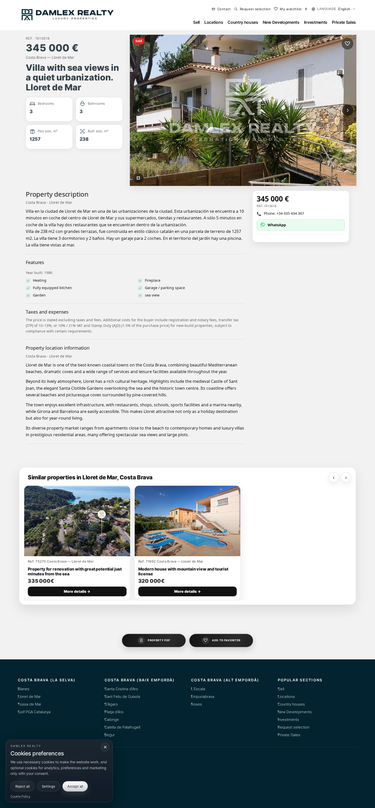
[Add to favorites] (347, 44)
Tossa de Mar (29, 704)
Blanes (23, 689)
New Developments (281, 22)
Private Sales (344, 22)
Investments (315, 22)
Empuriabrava (202, 696)
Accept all (75, 786)
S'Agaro (111, 704)
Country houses (243, 22)
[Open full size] (138, 178)
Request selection (293, 727)
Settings (48, 786)
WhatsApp (277, 224)
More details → (77, 591)
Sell (196, 22)
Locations (213, 22)
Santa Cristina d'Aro (121, 689)
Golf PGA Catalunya (34, 712)
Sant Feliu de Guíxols (122, 696)
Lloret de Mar (29, 696)
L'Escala (198, 689)
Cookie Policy (20, 796)
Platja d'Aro (114, 712)
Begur (110, 735)
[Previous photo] (138, 110)
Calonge (112, 719)
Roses (196, 704)
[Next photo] (347, 110)
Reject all (22, 786)
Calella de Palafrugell (122, 727)
